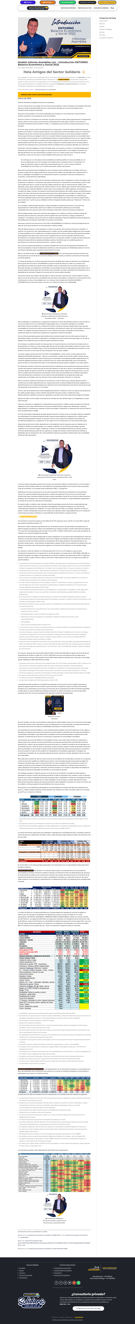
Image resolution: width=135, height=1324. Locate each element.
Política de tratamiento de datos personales (67, 1320)
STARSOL (48, 2)
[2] (26, 400)
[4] (86, 421)
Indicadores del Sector (87, 2)
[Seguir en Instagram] (65, 1283)
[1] (88, 395)
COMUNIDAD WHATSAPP (62, 1268)
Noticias (101, 32)
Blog (112, 8)
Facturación (58, 1273)
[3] (37, 410)
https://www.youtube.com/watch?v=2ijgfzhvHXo (45, 1235)
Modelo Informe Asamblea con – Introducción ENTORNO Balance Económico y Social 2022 (53, 63)
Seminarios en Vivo (84, 8)
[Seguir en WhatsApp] (78, 1283)
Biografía (22, 1268)
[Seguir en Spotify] (70, 1283)
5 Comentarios (38, 68)
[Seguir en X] (61, 1283)
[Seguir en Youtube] (74, 1283)
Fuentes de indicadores (62, 1275)
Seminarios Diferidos (68, 8)
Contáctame (23, 1277)
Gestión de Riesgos (105, 29)
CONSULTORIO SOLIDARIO (63, 1270)
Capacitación (103, 21)
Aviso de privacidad (25, 1275)
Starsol (21, 1270)
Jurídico (101, 26)
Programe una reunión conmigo (88, 1308)
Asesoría (102, 24)
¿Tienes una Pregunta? (107, 2)
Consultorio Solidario (101, 8)
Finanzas (102, 35)
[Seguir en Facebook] (56, 1283)
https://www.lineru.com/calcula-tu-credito (33, 1231)
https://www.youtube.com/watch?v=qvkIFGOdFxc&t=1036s (48, 1248)
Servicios (22, 1273)
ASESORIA (29, 68)
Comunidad (68, 2)
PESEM (29, 2)
